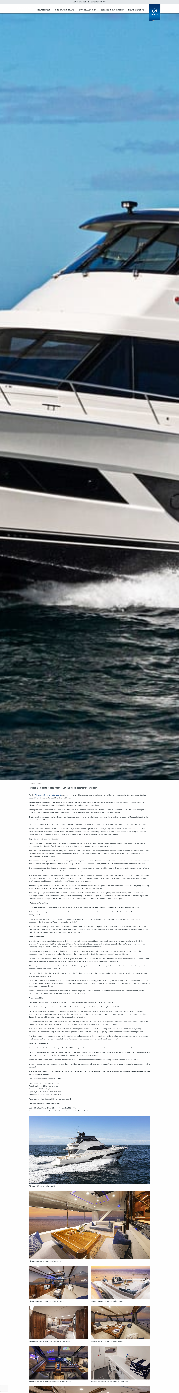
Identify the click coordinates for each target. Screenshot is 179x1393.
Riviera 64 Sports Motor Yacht (48, 795)
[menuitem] (44, 8)
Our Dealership (87, 10)
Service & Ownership (112, 10)
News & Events (136, 10)
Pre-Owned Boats (64, 10)
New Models (44, 10)
